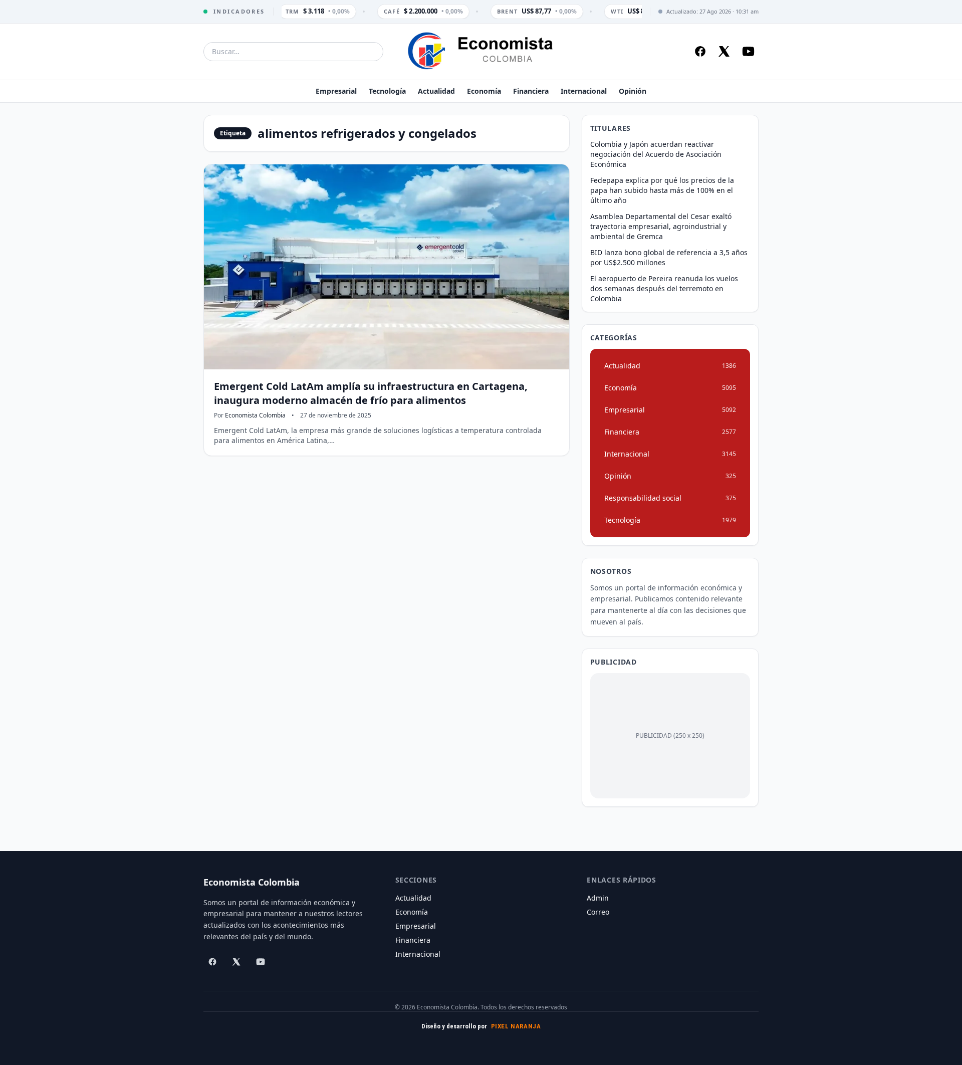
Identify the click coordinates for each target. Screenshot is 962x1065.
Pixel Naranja (516, 1026)
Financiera (531, 91)
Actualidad (436, 91)
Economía (484, 91)
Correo (598, 912)
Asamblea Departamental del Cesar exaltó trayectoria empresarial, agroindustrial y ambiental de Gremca (661, 226)
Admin (598, 898)
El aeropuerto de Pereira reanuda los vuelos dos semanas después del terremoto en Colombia (664, 288)
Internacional (584, 91)
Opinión (632, 91)
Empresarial (336, 91)
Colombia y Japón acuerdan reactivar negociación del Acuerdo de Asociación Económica (656, 154)
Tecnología (387, 91)
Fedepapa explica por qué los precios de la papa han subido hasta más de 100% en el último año (662, 190)
